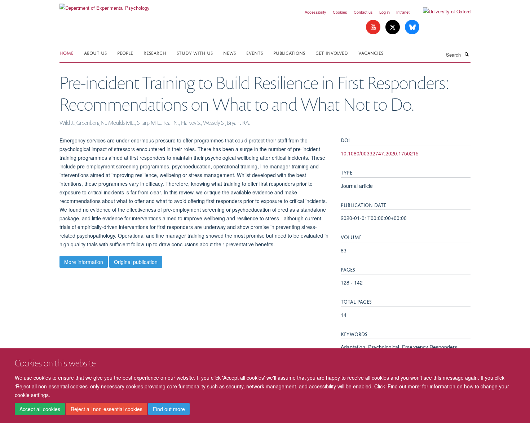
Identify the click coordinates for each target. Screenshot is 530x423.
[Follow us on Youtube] (374, 27)
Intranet (403, 12)
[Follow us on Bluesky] (412, 27)
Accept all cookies (39, 409)
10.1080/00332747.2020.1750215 (380, 153)
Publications (289, 52)
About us (95, 52)
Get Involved (331, 52)
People (125, 52)
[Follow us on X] (393, 27)
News (229, 52)
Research (154, 52)
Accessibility (315, 12)
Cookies (340, 12)
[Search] (467, 54)
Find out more (169, 409)
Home (66, 52)
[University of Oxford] (441, 11)
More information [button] (83, 261)
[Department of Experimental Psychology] (104, 5)
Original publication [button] (136, 261)
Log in (384, 12)
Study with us (195, 52)
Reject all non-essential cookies (106, 409)
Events (254, 52)
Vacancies (370, 52)
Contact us (363, 12)
